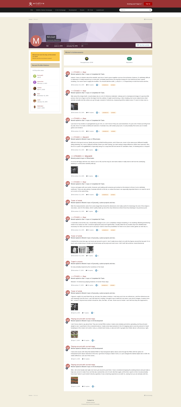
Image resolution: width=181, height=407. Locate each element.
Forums (82, 10)
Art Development (97, 321)
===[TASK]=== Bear (78, 72)
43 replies (86, 340)
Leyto (38, 100)
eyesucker (40, 81)
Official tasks (96, 139)
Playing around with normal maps (83, 319)
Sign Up (148, 4)
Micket (73, 74)
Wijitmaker (40, 106)
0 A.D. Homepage (60, 10)
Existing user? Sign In (134, 4)
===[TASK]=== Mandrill (80, 137)
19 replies (90, 270)
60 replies (90, 85)
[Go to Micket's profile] (68, 73)
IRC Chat (90, 10)
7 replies (90, 211)
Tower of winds (76, 200)
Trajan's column (76, 262)
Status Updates (141, 10)
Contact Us (90, 400)
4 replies (90, 150)
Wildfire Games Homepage (44, 10)
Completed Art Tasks (97, 74)
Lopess (39, 87)
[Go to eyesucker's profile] (34, 82)
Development (73, 10)
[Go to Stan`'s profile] (34, 94)
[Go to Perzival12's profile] (34, 76)
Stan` (38, 93)
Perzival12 (40, 75)
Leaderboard (100, 10)
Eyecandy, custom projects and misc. (103, 202)
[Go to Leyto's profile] (34, 100)
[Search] (150, 10)
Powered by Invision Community (90, 404)
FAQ (31, 10)
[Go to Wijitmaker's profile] (34, 106)
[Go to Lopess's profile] (34, 88)
